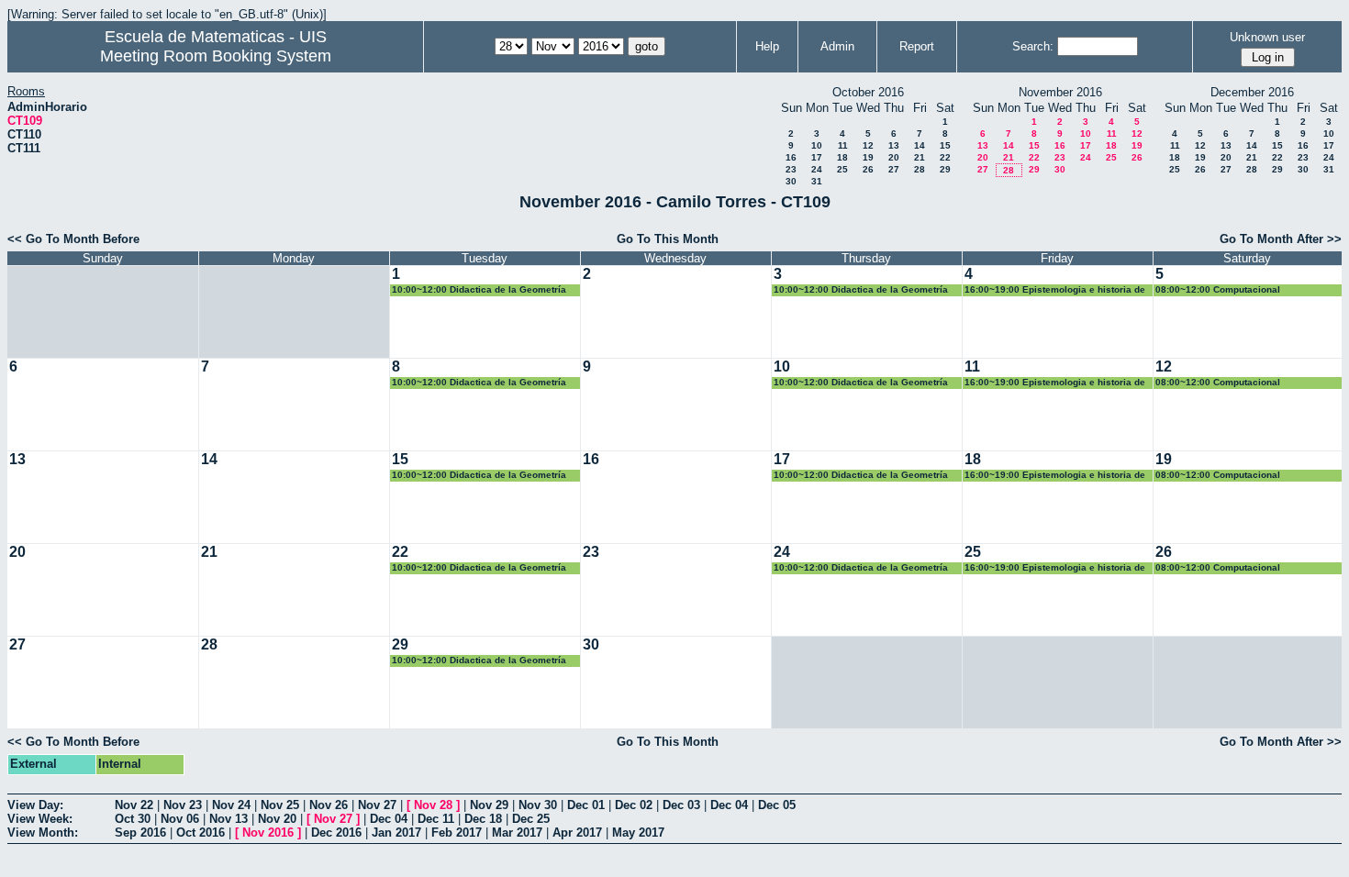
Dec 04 (729, 805)
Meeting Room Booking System (215, 56)
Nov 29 (489, 805)
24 (816, 169)
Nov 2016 (268, 832)
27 (893, 169)
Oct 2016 (200, 832)
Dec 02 (633, 805)
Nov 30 (537, 805)
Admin (837, 46)
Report (916, 46)
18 (842, 157)
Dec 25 (531, 819)
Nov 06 (180, 819)
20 (893, 157)
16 (791, 157)
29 (945, 169)
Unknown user (1267, 37)
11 (843, 145)
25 (842, 169)
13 (893, 145)
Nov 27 (377, 805)
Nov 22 (134, 805)
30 (791, 181)
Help (767, 46)
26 (868, 169)
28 (919, 169)
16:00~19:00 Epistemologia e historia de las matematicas (1054, 290)
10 (816, 145)
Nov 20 (277, 819)
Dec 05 (777, 805)
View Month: (42, 832)
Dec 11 (436, 819)
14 (919, 145)
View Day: (35, 805)
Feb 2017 (456, 832)
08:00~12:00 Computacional (1217, 289)
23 (791, 169)
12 (868, 145)
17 (816, 157)
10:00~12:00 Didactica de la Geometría (479, 289)
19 (868, 157)
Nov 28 (433, 805)
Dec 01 (586, 805)
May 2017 (638, 832)
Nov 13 (228, 819)
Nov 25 (280, 805)
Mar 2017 (517, 832)
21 (919, 157)
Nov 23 (182, 805)
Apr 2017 (577, 832)
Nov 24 (231, 805)
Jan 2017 (396, 832)
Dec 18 (483, 819)
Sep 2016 (140, 832)
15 (945, 145)
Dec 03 (681, 805)
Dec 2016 (336, 832)
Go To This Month (668, 239)
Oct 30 (133, 819)
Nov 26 (328, 805)
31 (816, 181)
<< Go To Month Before (73, 239)
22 (945, 157)
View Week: (39, 819)
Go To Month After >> (1281, 239)
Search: (1033, 46)
